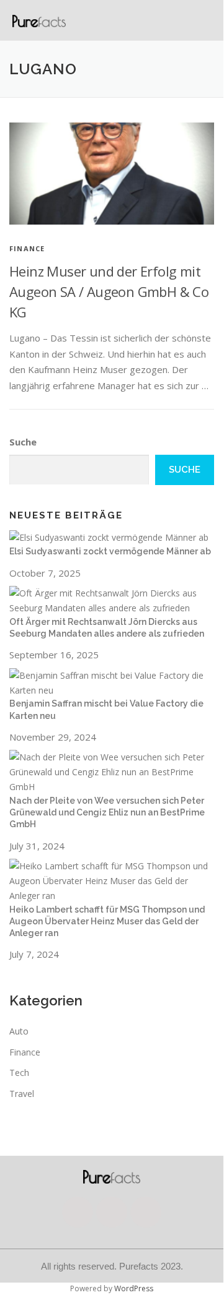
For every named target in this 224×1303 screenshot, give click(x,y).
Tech (19, 1072)
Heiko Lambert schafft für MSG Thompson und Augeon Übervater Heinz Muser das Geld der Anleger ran (107, 922)
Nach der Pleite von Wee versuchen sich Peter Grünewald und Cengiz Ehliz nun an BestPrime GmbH (107, 813)
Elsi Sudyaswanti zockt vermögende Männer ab (110, 551)
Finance (27, 248)
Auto (19, 1031)
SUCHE (184, 469)
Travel (21, 1093)
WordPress (133, 1288)
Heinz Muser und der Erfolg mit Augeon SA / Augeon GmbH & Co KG (108, 291)
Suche (23, 442)
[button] (209, 20)
